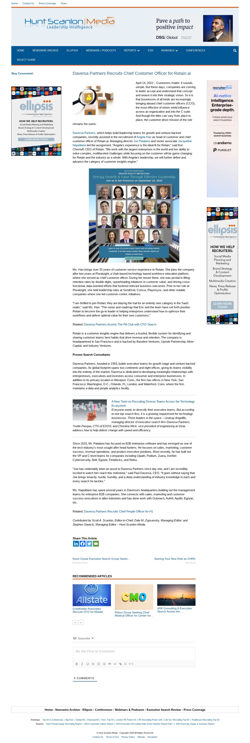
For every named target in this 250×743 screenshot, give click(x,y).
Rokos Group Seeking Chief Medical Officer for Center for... (134, 614)
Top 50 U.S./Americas (52, 720)
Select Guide (26, 60)
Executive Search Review (164, 709)
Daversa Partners (84, 133)
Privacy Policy (128, 737)
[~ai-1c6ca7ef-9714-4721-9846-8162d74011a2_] (192, 17)
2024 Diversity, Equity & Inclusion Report (195, 724)
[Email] (96, 544)
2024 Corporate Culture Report (98, 724)
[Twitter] (89, 544)
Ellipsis (72, 50)
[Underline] (87, 664)
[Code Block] (115, 664)
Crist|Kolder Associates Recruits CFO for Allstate (88, 610)
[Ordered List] (98, 664)
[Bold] (76, 664)
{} (125, 663)
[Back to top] (244, 737)
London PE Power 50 (126, 720)
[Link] (120, 664)
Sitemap (141, 737)
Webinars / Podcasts (101, 50)
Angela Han (144, 137)
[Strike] (93, 664)
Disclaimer (152, 737)
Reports (130, 50)
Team (64, 3)
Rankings (167, 50)
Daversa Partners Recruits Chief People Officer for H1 (118, 511)
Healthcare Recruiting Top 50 (205, 720)
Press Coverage (47, 3)
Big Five (69, 720)
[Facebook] (83, 544)
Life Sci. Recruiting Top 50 (177, 720)
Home (14, 3)
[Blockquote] (109, 664)
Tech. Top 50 (107, 720)
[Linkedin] (76, 544)
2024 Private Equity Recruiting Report (64, 724)
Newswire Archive (45, 50)
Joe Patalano (142, 141)
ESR (150, 50)
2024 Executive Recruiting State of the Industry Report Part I (144, 724)
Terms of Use (112, 737)
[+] (131, 663)
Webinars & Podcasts (129, 709)
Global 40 (80, 720)
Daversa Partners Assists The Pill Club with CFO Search (120, 324)
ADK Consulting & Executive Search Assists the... (174, 610)
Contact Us (28, 3)
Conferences (195, 50)
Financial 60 (93, 720)
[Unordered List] (104, 664)
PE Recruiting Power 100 (150, 720)
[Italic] (82, 664)
